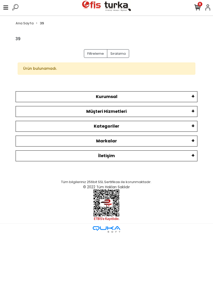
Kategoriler (106, 126)
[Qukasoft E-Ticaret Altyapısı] (106, 229)
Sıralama (118, 53)
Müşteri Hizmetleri (106, 111)
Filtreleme (95, 53)
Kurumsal (106, 97)
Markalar (106, 141)
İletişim (106, 156)
